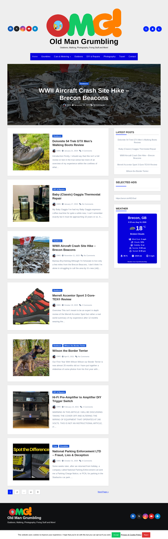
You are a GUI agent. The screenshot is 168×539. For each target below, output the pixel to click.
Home (35, 56)
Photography (110, 56)
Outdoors (78, 56)
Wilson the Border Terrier (74, 346)
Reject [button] (146, 535)
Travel (122, 56)
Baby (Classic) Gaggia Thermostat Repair (137, 149)
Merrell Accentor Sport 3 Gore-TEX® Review (137, 165)
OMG (71, 105)
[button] (157, 94)
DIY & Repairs (93, 56)
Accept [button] (116, 535)
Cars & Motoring (62, 56)
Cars (55, 446)
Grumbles (45, 56)
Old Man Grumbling (84, 41)
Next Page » (103, 492)
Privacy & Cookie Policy (131, 535)
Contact (132, 56)
